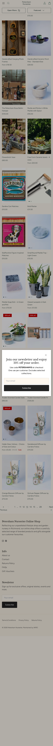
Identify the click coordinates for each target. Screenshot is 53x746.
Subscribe (26, 388)
